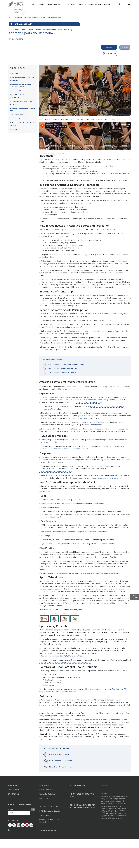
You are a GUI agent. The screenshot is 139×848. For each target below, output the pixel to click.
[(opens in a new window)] (27, 824)
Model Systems (77, 785)
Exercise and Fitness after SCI (73, 365)
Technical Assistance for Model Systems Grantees (82, 806)
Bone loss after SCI (69, 368)
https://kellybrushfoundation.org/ (104, 478)
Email (11, 809)
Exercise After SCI (46, 662)
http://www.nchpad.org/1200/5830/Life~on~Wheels (61, 656)
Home (10, 17)
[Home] (16, 4)
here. (118, 119)
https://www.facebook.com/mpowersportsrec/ (72, 449)
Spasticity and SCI (68, 372)
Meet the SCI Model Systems (61, 767)
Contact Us (13, 794)
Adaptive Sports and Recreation (55, 153)
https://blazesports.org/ (87, 418)
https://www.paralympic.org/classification (102, 573)
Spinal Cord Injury (36, 4)
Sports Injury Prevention (18, 119)
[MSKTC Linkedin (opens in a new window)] (23, 824)
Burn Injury (70, 4)
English (109, 47)
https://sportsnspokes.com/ (51, 442)
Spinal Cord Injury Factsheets (51, 17)
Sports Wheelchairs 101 (18, 115)
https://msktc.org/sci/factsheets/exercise (73, 662)
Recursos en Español (85, 4)
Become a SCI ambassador (60, 754)
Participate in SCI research (60, 761)
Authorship (13, 129)
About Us (12, 785)
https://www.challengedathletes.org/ (55, 471)
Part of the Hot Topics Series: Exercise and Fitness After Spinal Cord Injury (40, 30)
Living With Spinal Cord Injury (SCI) (26, 17)
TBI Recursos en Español (49, 815)
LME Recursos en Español (49, 811)
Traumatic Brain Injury (54, 4)
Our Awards (14, 789)
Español (125, 47)
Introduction (14, 73)
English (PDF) (111, 53)
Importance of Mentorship (19, 91)
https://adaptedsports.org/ (96, 425)
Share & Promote (47, 830)
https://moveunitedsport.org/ (88, 402)
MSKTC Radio (42, 153)
